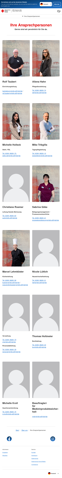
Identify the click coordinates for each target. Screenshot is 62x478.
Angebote (5, 452)
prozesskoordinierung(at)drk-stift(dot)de (45, 220)
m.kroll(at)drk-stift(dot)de (10, 414)
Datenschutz (34, 458)
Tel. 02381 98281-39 (9, 349)
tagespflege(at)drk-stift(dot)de (42, 156)
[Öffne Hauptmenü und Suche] (59, 11)
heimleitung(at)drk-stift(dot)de (12, 91)
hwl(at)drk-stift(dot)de (39, 282)
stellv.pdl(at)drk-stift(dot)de (11, 156)
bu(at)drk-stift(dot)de (39, 347)
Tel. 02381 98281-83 (9, 216)
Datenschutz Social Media (38, 461)
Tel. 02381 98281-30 (39, 345)
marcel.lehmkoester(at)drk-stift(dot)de (15, 285)
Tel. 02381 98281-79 (9, 340)
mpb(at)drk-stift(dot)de (39, 416)
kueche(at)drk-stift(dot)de (11, 282)
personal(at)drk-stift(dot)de (11, 352)
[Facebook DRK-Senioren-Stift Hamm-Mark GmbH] (9, 438)
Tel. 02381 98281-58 (9, 280)
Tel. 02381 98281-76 (9, 412)
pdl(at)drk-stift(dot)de (39, 92)
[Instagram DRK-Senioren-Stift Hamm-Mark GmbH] (52, 438)
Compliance (34, 464)
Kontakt (33, 452)
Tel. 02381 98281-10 (39, 153)
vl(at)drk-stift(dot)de (9, 342)
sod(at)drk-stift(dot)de (9, 218)
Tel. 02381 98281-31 (39, 280)
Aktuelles (4, 455)
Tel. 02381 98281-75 (9, 153)
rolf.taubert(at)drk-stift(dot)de (12, 93)
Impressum (34, 455)
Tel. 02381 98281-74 (39, 90)
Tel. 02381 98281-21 (39, 218)
